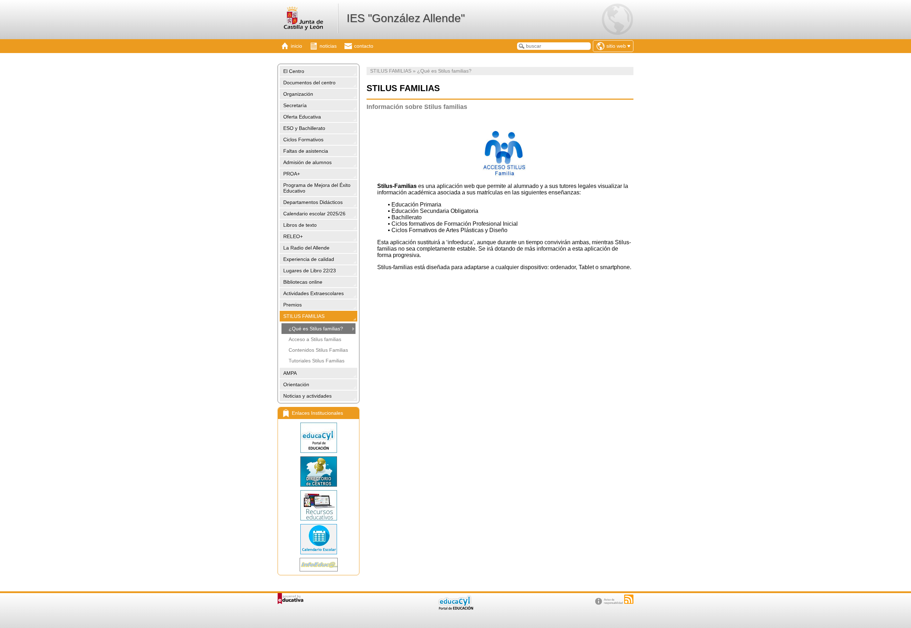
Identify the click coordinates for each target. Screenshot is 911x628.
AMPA (290, 373)
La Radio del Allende (306, 248)
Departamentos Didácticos (313, 202)
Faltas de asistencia (305, 151)
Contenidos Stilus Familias (318, 350)
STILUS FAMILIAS (304, 316)
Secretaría (295, 105)
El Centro (293, 71)
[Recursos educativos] (318, 505)
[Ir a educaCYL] (455, 608)
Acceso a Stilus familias (315, 339)
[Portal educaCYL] (318, 438)
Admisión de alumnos (307, 162)
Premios (292, 305)
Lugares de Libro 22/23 (309, 270)
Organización (298, 94)
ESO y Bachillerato (304, 128)
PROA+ (291, 174)
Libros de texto (300, 225)
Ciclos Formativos (303, 139)
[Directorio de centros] (318, 471)
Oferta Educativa (302, 117)
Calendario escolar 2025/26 (314, 213)
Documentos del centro (309, 82)
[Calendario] (318, 539)
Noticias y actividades (307, 396)
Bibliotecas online (302, 282)
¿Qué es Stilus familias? (316, 328)
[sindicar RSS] (628, 599)
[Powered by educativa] (291, 598)
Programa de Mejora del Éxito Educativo (317, 188)
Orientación (296, 384)
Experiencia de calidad (308, 259)
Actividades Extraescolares (313, 293)
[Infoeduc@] (318, 564)
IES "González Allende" (406, 18)
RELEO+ (293, 236)
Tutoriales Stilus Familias (316, 360)
